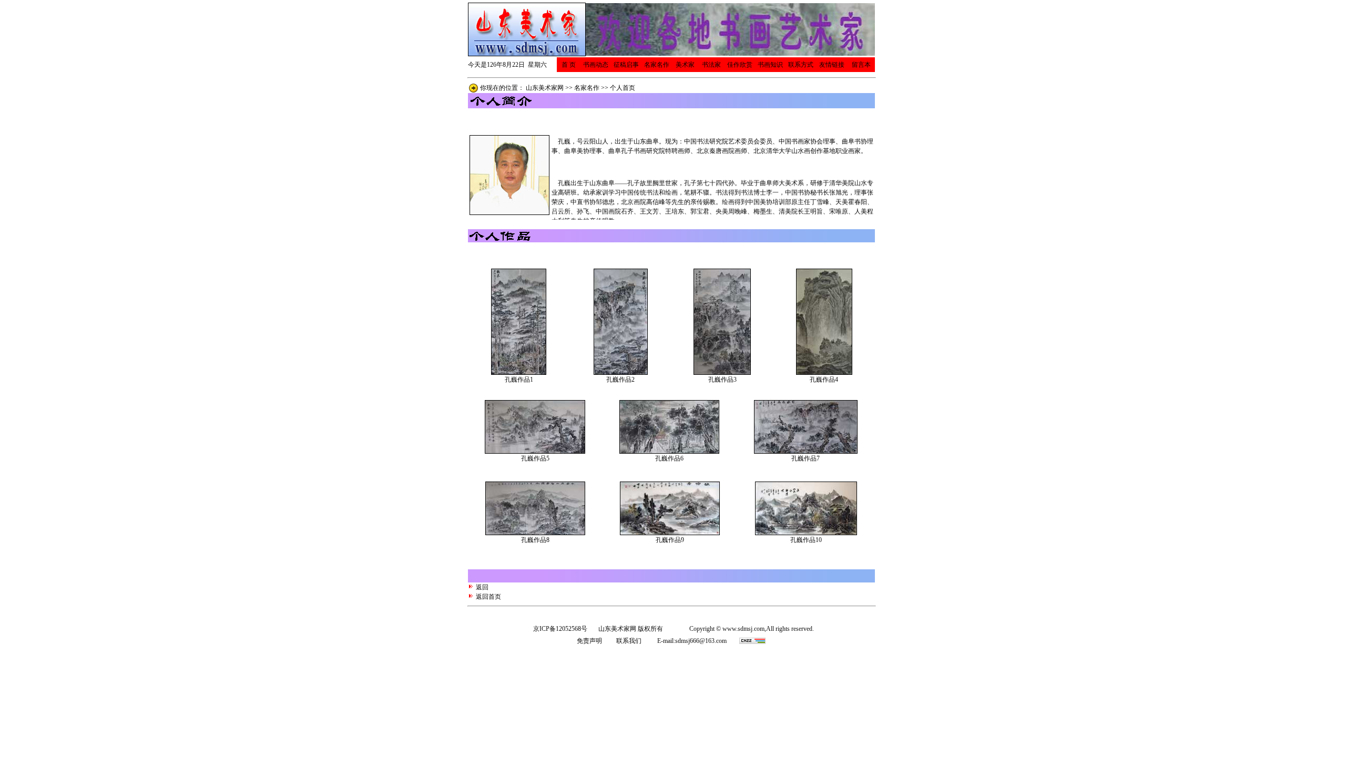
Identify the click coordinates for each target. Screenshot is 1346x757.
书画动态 (595, 64)
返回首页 (487, 596)
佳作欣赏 (739, 64)
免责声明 (589, 641)
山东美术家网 (545, 87)
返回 (482, 587)
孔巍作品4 (824, 379)
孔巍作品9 (670, 540)
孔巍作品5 (535, 458)
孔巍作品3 (722, 379)
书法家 (711, 64)
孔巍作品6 (669, 458)
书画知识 (770, 64)
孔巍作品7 (805, 458)
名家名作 (656, 64)
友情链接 (831, 64)
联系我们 (628, 641)
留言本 (861, 64)
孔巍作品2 (620, 379)
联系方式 (800, 64)
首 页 (569, 64)
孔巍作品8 (535, 540)
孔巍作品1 (519, 379)
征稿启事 (626, 64)
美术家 (685, 64)
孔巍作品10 (806, 540)
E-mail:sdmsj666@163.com (692, 641)
